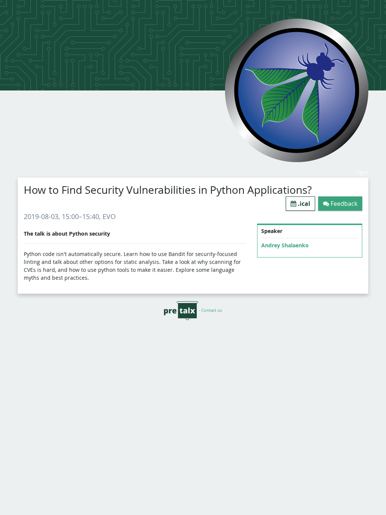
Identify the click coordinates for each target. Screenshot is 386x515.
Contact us (211, 310)
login (362, 172)
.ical (303, 203)
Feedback (343, 203)
